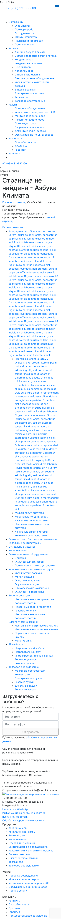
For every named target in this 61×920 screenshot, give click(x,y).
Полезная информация (29, 40)
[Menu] (57, 5)
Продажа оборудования (30, 108)
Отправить (30, 732)
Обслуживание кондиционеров (34, 134)
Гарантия (20, 149)
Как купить (15, 138)
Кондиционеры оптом (28, 63)
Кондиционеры (24, 59)
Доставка (21, 145)
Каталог (13, 48)
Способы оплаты (25, 142)
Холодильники (24, 70)
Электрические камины (29, 93)
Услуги (13, 104)
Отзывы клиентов (26, 37)
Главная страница (13, 202)
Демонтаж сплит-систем (30, 130)
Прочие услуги (18, 890)
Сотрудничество (25, 33)
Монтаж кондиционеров (30, 115)
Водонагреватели (25, 89)
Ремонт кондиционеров (29, 119)
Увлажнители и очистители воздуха (31, 850)
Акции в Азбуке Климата (30, 52)
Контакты (14, 153)
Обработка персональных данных (23, 820)
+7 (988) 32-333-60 (21, 8)
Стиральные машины (28, 74)
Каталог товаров (12, 227)
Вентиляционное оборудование (34, 78)
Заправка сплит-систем (29, 127)
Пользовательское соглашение (28, 915)
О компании (16, 21)
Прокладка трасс (25, 123)
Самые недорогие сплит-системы (36, 55)
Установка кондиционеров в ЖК (35, 112)
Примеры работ (25, 29)
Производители (24, 44)
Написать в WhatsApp (15, 809)
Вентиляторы (23, 67)
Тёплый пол (22, 97)
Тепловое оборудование (30, 100)
